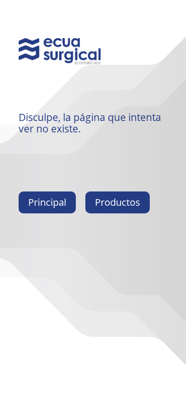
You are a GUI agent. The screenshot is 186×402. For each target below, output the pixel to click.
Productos (117, 202)
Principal (47, 202)
